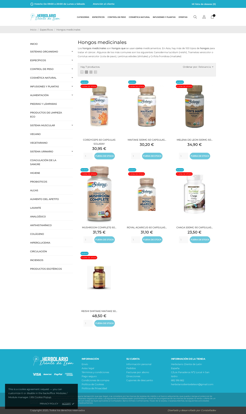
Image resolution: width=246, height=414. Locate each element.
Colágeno (37, 233)
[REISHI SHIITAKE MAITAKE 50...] (117, 257)
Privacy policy (49, 403)
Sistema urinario (41, 151)
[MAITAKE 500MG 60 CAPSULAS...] (165, 86)
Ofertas (183, 17)
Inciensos (36, 260)
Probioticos (38, 181)
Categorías (83, 17)
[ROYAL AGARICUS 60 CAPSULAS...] (165, 174)
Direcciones (133, 376)
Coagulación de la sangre (43, 162)
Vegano (35, 134)
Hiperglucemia (40, 242)
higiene (35, 172)
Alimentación (39, 95)
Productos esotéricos (46, 268)
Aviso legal (88, 368)
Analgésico (38, 216)
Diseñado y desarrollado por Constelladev (192, 410)
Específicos (98, 17)
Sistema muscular (42, 125)
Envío (85, 364)
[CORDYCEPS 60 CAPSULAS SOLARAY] (117, 86)
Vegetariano (39, 142)
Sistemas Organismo (44, 51)
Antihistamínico (41, 225)
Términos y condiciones (95, 372)
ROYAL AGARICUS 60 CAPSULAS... (147, 227)
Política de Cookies (93, 384)
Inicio (34, 43)
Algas (34, 190)
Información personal (138, 364)
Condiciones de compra (95, 380)
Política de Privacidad (94, 388)
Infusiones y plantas (164, 17)
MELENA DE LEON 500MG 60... (195, 139)
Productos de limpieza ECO (46, 114)
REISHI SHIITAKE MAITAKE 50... (99, 311)
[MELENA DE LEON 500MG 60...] (212, 86)
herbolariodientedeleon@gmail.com (192, 384)
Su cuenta (133, 358)
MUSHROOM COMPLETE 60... (99, 227)
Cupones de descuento (139, 380)
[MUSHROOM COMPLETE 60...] (117, 174)
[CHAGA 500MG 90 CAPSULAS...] (212, 174)
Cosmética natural (139, 17)
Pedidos (131, 368)
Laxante (35, 207)
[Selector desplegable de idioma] (204, 17)
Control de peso (117, 17)
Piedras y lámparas (43, 103)
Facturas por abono (137, 372)
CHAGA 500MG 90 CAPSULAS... (194, 227)
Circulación (38, 251)
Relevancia (205, 66)
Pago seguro (89, 376)
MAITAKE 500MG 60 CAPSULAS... (147, 139)
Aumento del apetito (44, 199)
